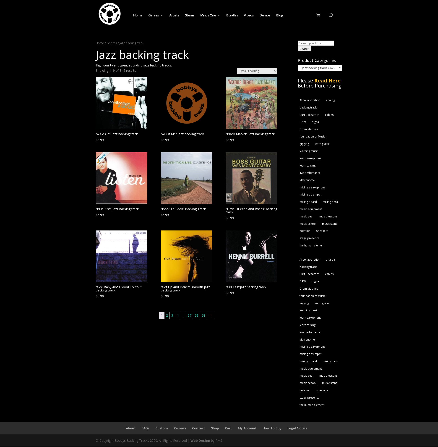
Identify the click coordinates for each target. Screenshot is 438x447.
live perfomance (310, 173)
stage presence (309, 238)
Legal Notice (297, 428)
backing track (308, 107)
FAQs (145, 428)
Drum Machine (309, 129)
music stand (330, 224)
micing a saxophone (313, 187)
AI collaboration (310, 100)
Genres (153, 15)
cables (329, 115)
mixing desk (330, 202)
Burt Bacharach (309, 115)
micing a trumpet (310, 194)
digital (316, 122)
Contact (198, 428)
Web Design (200, 440)
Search (304, 49)
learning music (309, 151)
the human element (312, 245)
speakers (322, 231)
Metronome (307, 180)
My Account (247, 428)
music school (308, 224)
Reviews (180, 428)
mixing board (308, 202)
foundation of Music (312, 136)
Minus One (208, 15)
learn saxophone (310, 158)
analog (330, 100)
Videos (249, 15)
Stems (189, 15)
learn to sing (307, 165)
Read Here (327, 80)
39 (204, 315)
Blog (279, 15)
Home (137, 15)
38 (196, 315)
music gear (307, 216)
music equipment (311, 209)
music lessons (328, 216)
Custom (161, 428)
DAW (303, 122)
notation (305, 231)
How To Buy (272, 428)
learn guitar (322, 144)
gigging (304, 144)
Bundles (232, 15)
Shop (215, 428)
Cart (228, 428)
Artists (174, 15)
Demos (265, 15)
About (131, 428)
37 (189, 315)
